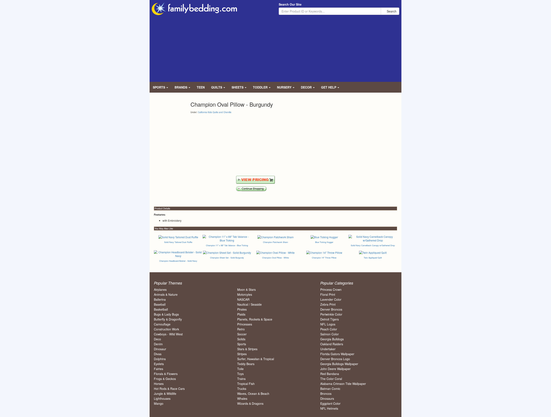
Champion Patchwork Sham (275, 242)
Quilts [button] (217, 87)
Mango (158, 403)
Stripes (242, 354)
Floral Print (327, 294)
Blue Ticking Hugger (324, 242)
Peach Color (328, 329)
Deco (157, 339)
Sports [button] (159, 87)
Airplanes (160, 289)
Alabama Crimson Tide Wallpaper (343, 383)
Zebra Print (328, 304)
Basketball (161, 309)
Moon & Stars (246, 289)
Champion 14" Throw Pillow (324, 257)
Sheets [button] (238, 87)
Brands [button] (181, 87)
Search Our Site (290, 4)
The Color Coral (331, 379)
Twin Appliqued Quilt (373, 257)
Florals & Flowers (166, 374)
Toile (240, 369)
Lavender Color (330, 299)
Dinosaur (160, 349)
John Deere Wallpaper (335, 369)
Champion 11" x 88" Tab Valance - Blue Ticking (227, 245)
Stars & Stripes (247, 349)
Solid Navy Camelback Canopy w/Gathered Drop (373, 245)
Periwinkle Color (331, 314)
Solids (241, 339)
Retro (241, 329)
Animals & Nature (166, 294)
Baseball (160, 304)
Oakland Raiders (331, 344)
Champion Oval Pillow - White (275, 257)
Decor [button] (307, 87)
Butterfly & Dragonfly (168, 319)
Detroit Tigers (329, 319)
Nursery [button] (284, 87)
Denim (158, 344)
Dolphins (160, 359)
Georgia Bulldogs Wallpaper (339, 364)
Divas (157, 354)
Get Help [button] (329, 87)
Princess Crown (331, 289)
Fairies (158, 369)
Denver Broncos (331, 309)
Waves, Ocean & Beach (253, 393)
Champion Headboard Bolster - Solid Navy (178, 260)
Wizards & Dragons (250, 403)
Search (391, 11)
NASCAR (243, 299)
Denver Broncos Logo (335, 359)
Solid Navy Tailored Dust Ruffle (178, 242)
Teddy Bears (245, 364)
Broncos (325, 393)
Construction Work (166, 329)
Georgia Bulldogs (332, 339)
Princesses (244, 324)
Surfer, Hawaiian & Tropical (255, 359)
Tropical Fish (246, 383)
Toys (240, 374)
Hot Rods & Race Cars (169, 388)
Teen (201, 87)
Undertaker (328, 349)
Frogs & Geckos (165, 379)
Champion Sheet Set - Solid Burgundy (227, 257)
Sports (241, 344)
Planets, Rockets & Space (254, 319)
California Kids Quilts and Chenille (214, 112)
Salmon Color (329, 334)
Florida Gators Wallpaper (337, 354)
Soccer (242, 334)
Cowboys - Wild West (168, 334)
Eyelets (159, 364)
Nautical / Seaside (249, 304)
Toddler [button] (260, 87)
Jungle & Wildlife (165, 393)
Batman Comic (330, 388)
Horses (159, 383)
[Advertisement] (275, 47)
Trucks (241, 388)
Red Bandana (329, 374)
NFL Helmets (329, 408)
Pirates (242, 309)
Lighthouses (162, 398)
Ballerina (160, 299)
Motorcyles (244, 294)
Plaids (241, 314)
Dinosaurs (327, 398)
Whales (242, 398)
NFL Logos (327, 324)
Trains (241, 379)
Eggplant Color (330, 403)
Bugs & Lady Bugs (166, 314)
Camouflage (162, 324)
